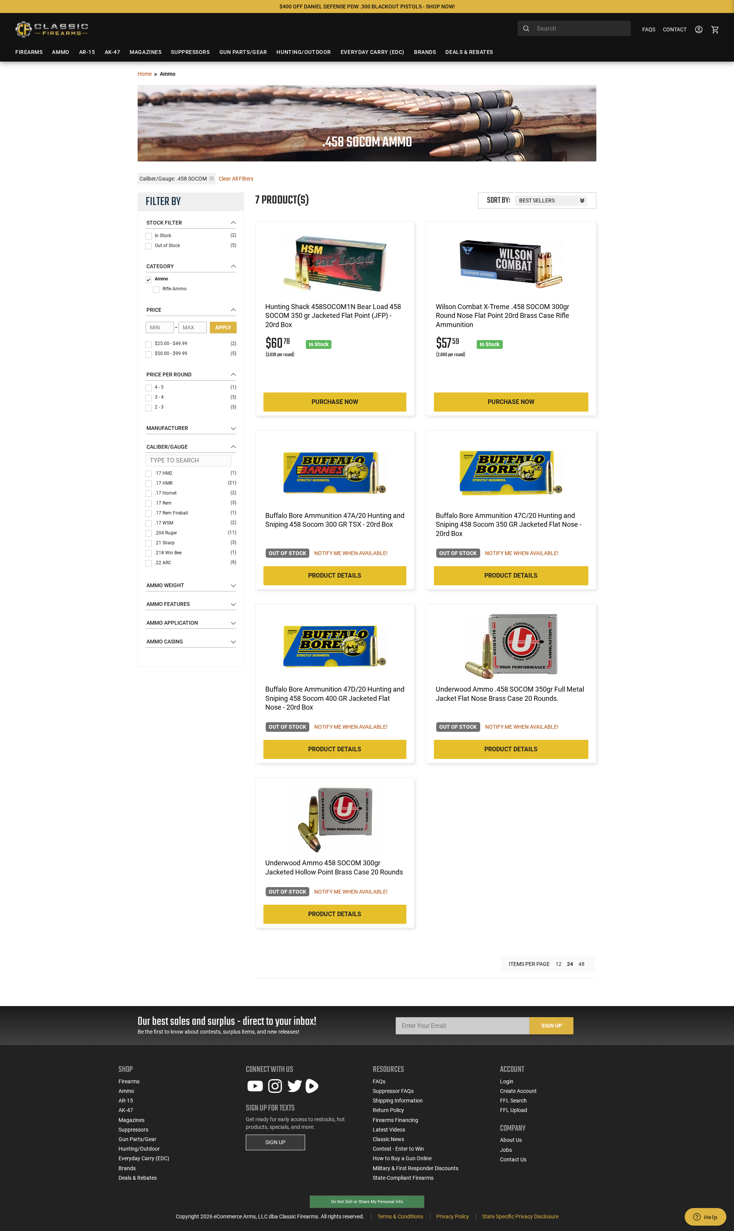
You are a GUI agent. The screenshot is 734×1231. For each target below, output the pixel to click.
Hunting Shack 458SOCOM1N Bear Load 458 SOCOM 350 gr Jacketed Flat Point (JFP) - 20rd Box (333, 316)
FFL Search (513, 1100)
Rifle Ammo (174, 288)
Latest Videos (389, 1130)
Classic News (388, 1139)
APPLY (223, 327)
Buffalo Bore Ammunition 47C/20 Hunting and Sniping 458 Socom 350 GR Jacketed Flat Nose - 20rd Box (508, 524)
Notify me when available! (351, 553)
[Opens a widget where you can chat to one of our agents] (705, 1217)
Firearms (129, 1081)
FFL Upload (513, 1110)
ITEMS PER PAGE (529, 964)
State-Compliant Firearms (403, 1178)
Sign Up (551, 1026)
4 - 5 (195, 387)
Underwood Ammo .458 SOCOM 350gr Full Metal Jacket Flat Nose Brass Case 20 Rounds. (510, 693)
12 (558, 964)
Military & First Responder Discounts (415, 1168)
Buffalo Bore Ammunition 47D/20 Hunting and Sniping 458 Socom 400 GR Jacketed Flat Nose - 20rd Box (334, 698)
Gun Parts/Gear (137, 1139)
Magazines (132, 1120)
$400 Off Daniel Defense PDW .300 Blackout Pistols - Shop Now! (367, 6)
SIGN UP (275, 1142)
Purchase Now (335, 401)
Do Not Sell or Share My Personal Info (367, 1201)
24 (570, 964)
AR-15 (126, 1100)
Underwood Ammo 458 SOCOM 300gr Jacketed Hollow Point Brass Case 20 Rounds (334, 867)
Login (506, 1081)
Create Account (518, 1091)
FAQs (648, 29)
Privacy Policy (452, 1216)
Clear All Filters (236, 179)
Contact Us (513, 1159)
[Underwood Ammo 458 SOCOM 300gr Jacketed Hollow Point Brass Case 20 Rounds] (334, 820)
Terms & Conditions (400, 1216)
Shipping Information (398, 1100)
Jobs (506, 1150)
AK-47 (126, 1110)
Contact (675, 29)
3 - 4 (195, 397)
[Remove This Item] (211, 178)
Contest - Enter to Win (398, 1149)
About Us (511, 1140)
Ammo (161, 279)
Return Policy (388, 1110)
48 (581, 964)
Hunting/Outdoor (139, 1149)
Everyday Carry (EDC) (144, 1158)
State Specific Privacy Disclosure (520, 1216)
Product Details (334, 575)
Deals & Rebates (138, 1178)
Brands (127, 1168)
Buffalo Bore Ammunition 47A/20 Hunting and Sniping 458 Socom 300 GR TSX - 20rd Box (334, 519)
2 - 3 (195, 407)
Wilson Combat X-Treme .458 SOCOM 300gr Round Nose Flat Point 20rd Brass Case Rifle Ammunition (502, 316)
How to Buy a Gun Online (402, 1158)
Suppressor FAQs (393, 1091)
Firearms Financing (395, 1120)
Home (145, 74)
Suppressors (133, 1130)
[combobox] (574, 28)
